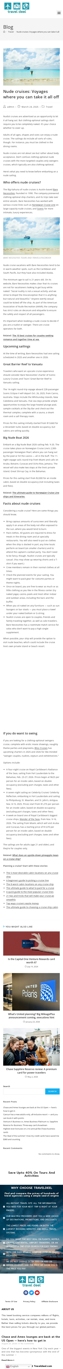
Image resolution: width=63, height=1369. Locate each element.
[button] (58, 12)
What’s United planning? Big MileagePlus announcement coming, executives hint (31, 1015)
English (14, 1366)
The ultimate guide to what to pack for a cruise (30, 888)
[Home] (4, 31)
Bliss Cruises (41, 748)
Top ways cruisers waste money (22, 903)
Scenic (40, 208)
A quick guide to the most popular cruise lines (30, 891)
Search (6, 1086)
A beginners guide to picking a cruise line (27, 880)
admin (10, 106)
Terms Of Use (11, 1301)
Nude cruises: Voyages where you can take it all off (39, 31)
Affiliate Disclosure (49, 1301)
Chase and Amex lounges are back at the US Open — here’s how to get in (31, 1339)
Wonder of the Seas (30, 819)
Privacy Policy (29, 1301)
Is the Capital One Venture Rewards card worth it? (31, 960)
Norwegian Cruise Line (43, 204)
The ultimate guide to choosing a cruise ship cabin (32, 907)
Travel (49, 106)
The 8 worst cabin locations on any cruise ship (30, 884)
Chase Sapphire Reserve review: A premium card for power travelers (31, 1070)
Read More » (8, 1360)
